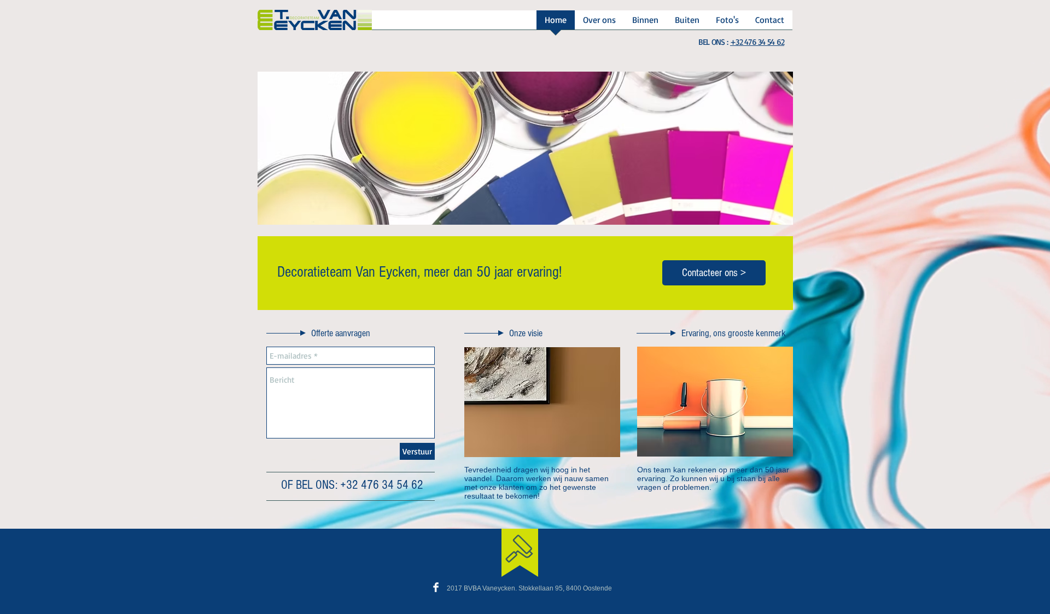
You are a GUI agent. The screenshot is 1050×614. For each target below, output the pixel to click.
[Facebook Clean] (436, 587)
